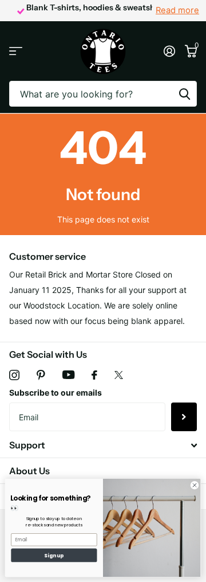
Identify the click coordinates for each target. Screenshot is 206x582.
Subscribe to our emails (55, 392)
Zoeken (184, 94)
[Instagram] (14, 375)
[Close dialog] (194, 485)
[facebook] (94, 375)
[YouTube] (68, 374)
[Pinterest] (41, 375)
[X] (118, 375)
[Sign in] (169, 51)
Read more (177, 10)
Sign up (54, 555)
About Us (29, 470)
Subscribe (184, 417)
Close (103, 445)
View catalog (15, 51)
